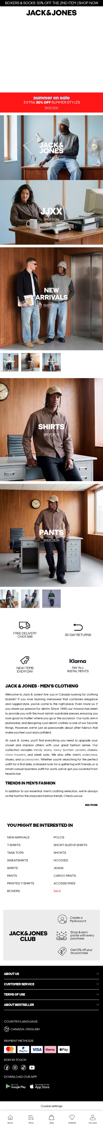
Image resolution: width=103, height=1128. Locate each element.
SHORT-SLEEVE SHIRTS (70, 845)
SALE (57, 891)
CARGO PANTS (65, 876)
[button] (25, 630)
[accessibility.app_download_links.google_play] (16, 1090)
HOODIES (61, 860)
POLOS (59, 837)
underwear (89, 754)
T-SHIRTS (13, 845)
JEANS (58, 868)
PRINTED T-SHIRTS (20, 883)
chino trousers (15, 754)
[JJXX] (77, 179)
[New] (26, 179)
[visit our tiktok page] (23, 1069)
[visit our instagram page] (15, 1069)
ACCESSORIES (64, 883)
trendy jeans (43, 750)
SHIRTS (12, 868)
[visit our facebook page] (6, 1069)
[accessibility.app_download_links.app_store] (40, 1090)
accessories (30, 759)
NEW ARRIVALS (18, 837)
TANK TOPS (15, 853)
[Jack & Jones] (51, 15)
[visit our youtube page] (32, 1069)
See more (91, 805)
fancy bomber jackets (70, 750)
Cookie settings (51, 1106)
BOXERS (13, 891)
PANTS (12, 876)
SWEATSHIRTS (17, 860)
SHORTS (60, 853)
